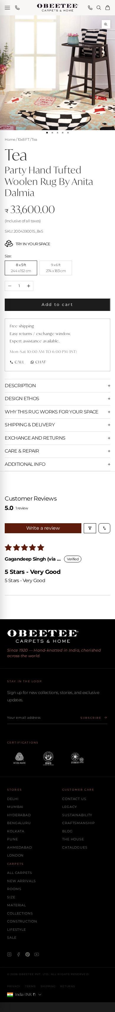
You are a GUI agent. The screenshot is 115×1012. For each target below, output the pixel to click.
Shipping (48, 986)
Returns (67, 986)
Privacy (13, 986)
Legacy (69, 807)
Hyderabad (19, 815)
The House (73, 839)
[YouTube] (36, 954)
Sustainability (77, 815)
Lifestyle (16, 929)
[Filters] (90, 528)
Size (11, 897)
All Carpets (19, 873)
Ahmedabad (19, 847)
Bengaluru (19, 823)
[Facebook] (18, 954)
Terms (30, 986)
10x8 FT (23, 139)
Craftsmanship (78, 823)
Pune (12, 839)
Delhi (12, 799)
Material (16, 905)
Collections (20, 913)
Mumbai (15, 807)
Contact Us (74, 799)
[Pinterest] (27, 954)
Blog (67, 831)
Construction (22, 921)
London (15, 855)
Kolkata (15, 831)
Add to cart (57, 304)
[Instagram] (9, 954)
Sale (12, 937)
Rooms (14, 889)
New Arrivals (21, 881)
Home (10, 139)
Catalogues (75, 847)
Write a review (43, 528)
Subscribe (90, 717)
